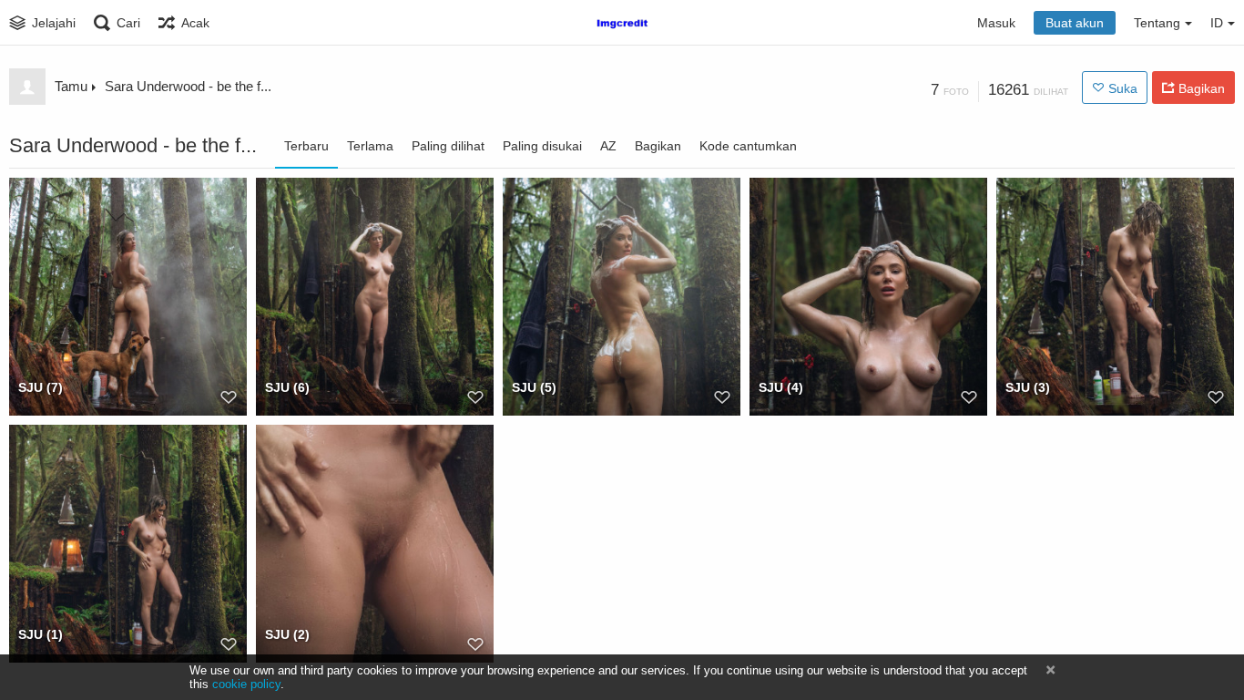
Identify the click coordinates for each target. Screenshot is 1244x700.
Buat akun (1074, 22)
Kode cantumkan (748, 146)
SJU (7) (40, 387)
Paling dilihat (448, 146)
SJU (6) (287, 387)
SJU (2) (287, 634)
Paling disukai (542, 146)
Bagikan (658, 146)
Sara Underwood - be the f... (188, 86)
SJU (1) (40, 634)
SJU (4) (781, 387)
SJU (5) (534, 387)
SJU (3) (1027, 387)
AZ (608, 146)
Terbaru (306, 146)
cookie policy (246, 684)
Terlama (370, 146)
